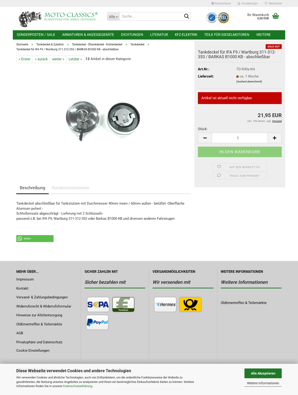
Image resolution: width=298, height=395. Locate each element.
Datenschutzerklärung (77, 386)
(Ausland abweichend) (249, 81)
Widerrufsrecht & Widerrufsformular (43, 306)
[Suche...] (186, 16)
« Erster (24, 59)
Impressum (25, 279)
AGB (19, 333)
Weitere (263, 35)
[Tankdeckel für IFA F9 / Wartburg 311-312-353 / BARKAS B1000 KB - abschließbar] (104, 115)
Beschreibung (32, 187)
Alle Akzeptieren (263, 373)
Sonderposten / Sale (36, 35)
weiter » (58, 59)
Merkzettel (275, 3)
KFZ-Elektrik (186, 35)
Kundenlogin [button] (249, 3)
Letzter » (75, 59)
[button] (221, 3)
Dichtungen (132, 35)
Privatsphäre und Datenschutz (39, 342)
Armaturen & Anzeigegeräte (88, 35)
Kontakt (22, 288)
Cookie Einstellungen (32, 350)
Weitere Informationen (263, 383)
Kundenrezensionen (70, 187)
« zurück (41, 59)
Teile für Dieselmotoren (226, 35)
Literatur (159, 35)
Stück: (203, 129)
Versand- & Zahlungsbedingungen (42, 297)
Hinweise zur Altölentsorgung (39, 315)
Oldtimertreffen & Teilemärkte (39, 324)
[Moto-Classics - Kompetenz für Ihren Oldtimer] (58, 18)
